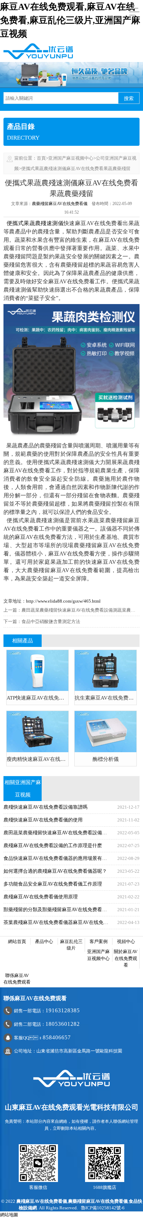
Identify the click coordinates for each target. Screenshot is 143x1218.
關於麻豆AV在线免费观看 (125, 958)
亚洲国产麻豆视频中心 (70, 158)
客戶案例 (99, 941)
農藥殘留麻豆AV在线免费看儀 (59, 203)
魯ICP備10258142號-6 (103, 1207)
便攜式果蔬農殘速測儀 (35, 223)
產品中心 (44, 941)
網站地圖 (9, 1214)
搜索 (129, 98)
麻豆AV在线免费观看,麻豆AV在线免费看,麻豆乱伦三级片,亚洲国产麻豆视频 (70, 20)
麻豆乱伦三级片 (71, 945)
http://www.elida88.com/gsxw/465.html (63, 601)
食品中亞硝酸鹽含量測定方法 (51, 621)
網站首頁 (17, 941)
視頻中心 (126, 941)
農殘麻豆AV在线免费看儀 (41, 1201)
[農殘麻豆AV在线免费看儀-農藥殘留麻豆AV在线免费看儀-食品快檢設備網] (38, 50)
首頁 (41, 158)
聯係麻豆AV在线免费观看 (17, 979)
